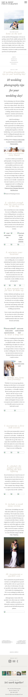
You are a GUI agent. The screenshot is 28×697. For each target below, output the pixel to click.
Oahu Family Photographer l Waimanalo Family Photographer (7, 641)
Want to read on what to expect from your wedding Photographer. (15, 141)
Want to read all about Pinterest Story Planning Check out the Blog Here (14, 188)
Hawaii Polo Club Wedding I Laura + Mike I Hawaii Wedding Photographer (21, 642)
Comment (14, 663)
